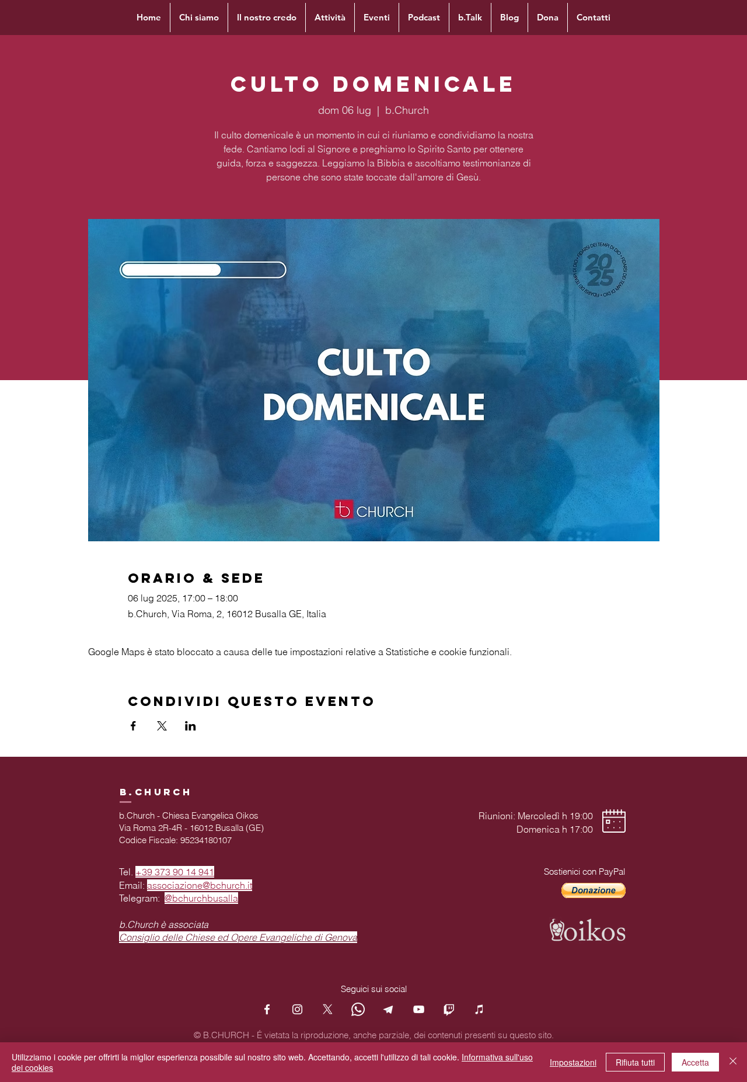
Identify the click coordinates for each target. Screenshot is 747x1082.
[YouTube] (418, 1009)
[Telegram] (388, 1009)
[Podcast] (479, 1009)
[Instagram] (297, 1009)
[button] (593, 890)
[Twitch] (449, 1009)
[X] (327, 1009)
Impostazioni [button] (573, 1062)
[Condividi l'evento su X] (161, 725)
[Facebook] (267, 1009)
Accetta (695, 1062)
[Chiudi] (733, 1062)
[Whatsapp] (358, 1009)
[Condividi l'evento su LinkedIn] (190, 725)
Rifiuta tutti (635, 1062)
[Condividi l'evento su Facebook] (133, 725)
